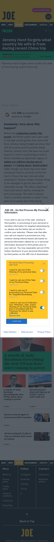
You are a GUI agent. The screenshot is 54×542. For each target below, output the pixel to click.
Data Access (27, 332)
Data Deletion (10, 332)
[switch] (42, 270)
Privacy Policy (44, 332)
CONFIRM (16, 321)
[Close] (48, 210)
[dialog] (27, 271)
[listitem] (27, 264)
